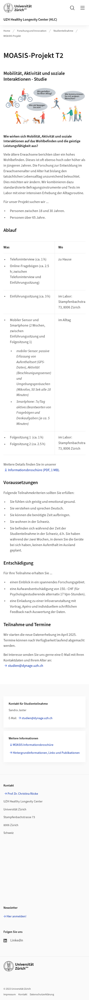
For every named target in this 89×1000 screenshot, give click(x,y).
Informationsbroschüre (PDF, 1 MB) (33, 470)
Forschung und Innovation (31, 31)
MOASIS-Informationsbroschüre (33, 745)
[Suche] (72, 8)
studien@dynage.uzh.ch (25, 665)
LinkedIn (16, 940)
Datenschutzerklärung (42, 994)
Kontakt (22, 994)
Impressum (9, 994)
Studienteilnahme (63, 31)
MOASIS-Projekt (12, 36)
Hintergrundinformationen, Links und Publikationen (46, 753)
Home (6, 31)
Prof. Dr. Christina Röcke (23, 794)
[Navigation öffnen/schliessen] (82, 8)
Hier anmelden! (16, 916)
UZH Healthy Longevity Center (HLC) (30, 19)
